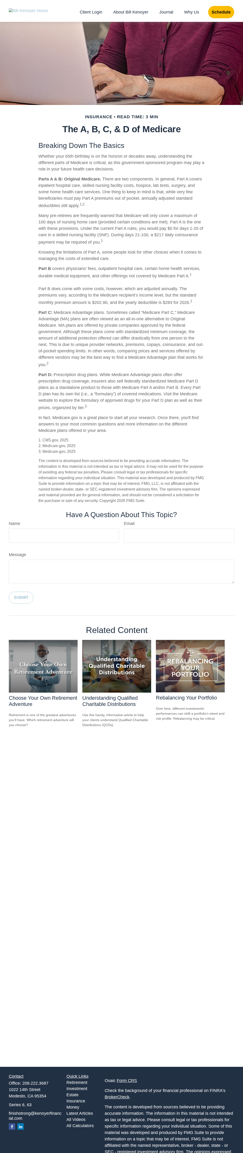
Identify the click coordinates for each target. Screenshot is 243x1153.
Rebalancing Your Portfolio (186, 698)
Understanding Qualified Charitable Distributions (110, 701)
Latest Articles (79, 1113)
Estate (72, 1094)
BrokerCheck (117, 1097)
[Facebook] (12, 1126)
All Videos (75, 1119)
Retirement (76, 1082)
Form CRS (127, 1080)
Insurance (75, 1101)
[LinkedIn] (20, 1126)
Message (17, 554)
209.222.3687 (35, 1083)
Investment (76, 1088)
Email (129, 523)
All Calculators (80, 1125)
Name (14, 523)
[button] (91, 12)
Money (72, 1107)
